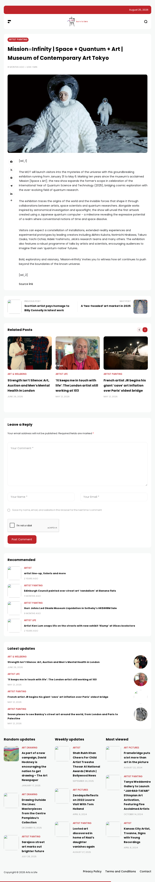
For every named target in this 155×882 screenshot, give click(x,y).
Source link (26, 284)
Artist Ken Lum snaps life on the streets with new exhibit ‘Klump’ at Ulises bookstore (79, 625)
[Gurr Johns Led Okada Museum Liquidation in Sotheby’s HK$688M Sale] (14, 608)
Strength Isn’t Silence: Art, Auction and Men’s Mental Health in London (29, 385)
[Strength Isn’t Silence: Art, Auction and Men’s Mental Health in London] (30, 353)
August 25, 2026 (138, 10)
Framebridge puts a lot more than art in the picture (137, 757)
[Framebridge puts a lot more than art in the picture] (113, 753)
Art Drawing (29, 747)
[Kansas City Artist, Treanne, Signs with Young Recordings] (113, 829)
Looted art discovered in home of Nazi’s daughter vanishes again (84, 838)
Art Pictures (80, 789)
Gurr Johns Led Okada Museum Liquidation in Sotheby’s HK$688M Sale (70, 608)
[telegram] (11, 186)
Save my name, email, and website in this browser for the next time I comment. (57, 510)
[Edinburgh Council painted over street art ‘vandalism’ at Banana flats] (14, 591)
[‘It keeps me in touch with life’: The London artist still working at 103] (8, 10)
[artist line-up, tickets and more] (14, 573)
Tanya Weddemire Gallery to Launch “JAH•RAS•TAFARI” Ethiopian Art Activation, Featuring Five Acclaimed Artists (137, 795)
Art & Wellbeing (17, 374)
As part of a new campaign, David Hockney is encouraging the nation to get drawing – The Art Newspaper (34, 766)
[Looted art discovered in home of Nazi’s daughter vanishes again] (62, 829)
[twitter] (11, 170)
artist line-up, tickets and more (45, 573)
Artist (28, 567)
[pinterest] (11, 178)
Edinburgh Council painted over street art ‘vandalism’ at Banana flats (70, 590)
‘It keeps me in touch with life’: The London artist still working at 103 (55, 10)
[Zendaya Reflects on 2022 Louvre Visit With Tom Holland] (62, 795)
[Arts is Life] (77, 21)
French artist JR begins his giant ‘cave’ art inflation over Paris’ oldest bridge (125, 385)
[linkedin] (11, 194)
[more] (11, 200)
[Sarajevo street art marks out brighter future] (11, 842)
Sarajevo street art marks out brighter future (33, 846)
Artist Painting (18, 39)
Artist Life (62, 374)
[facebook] (11, 162)
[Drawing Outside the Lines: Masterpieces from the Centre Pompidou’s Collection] (11, 800)
